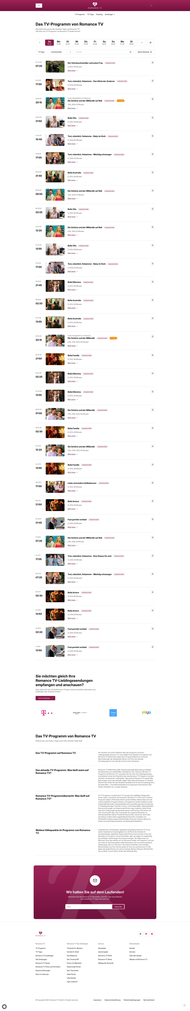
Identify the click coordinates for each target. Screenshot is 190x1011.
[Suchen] (130, 52)
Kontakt (132, 948)
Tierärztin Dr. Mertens (75, 948)
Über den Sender (135, 956)
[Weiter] (141, 42)
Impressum (97, 1000)
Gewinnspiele (103, 952)
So (49, 42)
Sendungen (109, 14)
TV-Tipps (90, 14)
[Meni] (39, 5)
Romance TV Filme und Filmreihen (48, 967)
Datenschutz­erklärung (112, 1000)
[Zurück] (39, 42)
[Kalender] (150, 42)
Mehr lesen (72, 70)
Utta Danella (71, 978)
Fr (95, 42)
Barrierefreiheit (148, 1000)
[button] (4, 1006)
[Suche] (151, 5)
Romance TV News (105, 959)
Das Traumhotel (72, 970)
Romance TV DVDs (105, 956)
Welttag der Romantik (106, 963)
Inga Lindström (72, 982)
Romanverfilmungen (43, 970)
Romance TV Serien (43, 963)
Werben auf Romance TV (138, 959)
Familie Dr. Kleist (73, 952)
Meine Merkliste (143, 52)
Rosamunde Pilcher (74, 967)
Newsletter (102, 948)
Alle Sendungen (41, 959)
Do (86, 42)
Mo (59, 42)
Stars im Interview (42, 974)
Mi (77, 42)
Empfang (99, 14)
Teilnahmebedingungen (132, 1000)
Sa (104, 42)
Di (68, 42)
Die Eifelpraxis (72, 956)
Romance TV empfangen (44, 956)
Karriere (132, 952)
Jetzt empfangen (44, 698)
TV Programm (80, 14)
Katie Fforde (71, 974)
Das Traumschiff (73, 959)
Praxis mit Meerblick (74, 963)
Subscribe (118, 907)
